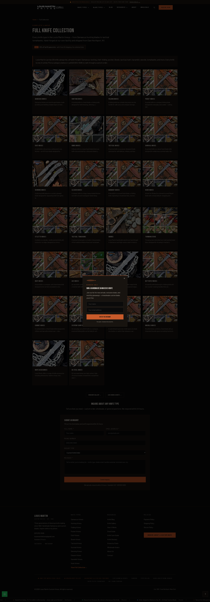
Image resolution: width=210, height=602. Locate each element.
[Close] (124, 278)
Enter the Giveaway (105, 317)
